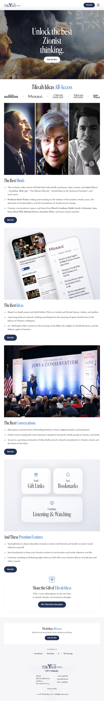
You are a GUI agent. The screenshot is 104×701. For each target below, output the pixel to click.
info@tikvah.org (62, 679)
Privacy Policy (52, 689)
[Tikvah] (12, 5)
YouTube (50, 653)
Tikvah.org (67, 653)
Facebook (38, 653)
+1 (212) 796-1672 (62, 676)
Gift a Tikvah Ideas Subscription (52, 605)
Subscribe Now (52, 60)
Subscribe (89, 5)
